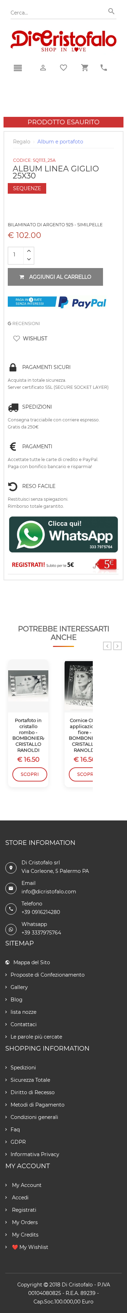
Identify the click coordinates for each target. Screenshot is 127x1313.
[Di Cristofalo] (63, 33)
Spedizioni (23, 1067)
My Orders (24, 1222)
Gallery (19, 987)
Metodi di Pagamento (38, 1105)
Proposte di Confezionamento (48, 975)
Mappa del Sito (31, 962)
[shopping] (84, 68)
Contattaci (24, 1024)
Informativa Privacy (35, 1154)
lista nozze (23, 1012)
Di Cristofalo (77, 1284)
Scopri (30, 774)
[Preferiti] (63, 67)
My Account (26, 1185)
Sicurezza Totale (30, 1080)
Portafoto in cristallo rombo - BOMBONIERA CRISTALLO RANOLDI (28, 735)
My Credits (24, 1235)
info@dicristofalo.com (49, 891)
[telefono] (104, 68)
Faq (15, 1129)
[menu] (18, 68)
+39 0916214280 (41, 912)
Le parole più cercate (36, 1037)
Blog (17, 999)
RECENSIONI (25, 323)
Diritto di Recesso (33, 1092)
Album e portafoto (60, 141)
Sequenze (27, 188)
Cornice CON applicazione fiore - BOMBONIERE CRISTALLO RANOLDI (85, 735)
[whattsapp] (63, 535)
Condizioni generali (34, 1117)
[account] (43, 68)
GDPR (18, 1142)
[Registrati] (63, 565)
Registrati (23, 1210)
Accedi (20, 1197)
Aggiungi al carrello (60, 277)
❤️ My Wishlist (29, 1247)
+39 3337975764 (41, 933)
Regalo (21, 141)
